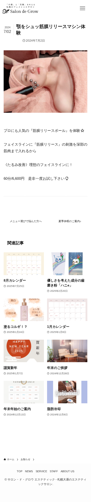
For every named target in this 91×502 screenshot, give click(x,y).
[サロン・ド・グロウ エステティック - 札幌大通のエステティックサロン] (20, 8)
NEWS (29, 471)
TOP (19, 471)
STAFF (54, 471)
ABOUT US (67, 471)
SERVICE (41, 471)
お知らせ (14, 40)
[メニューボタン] (82, 8)
